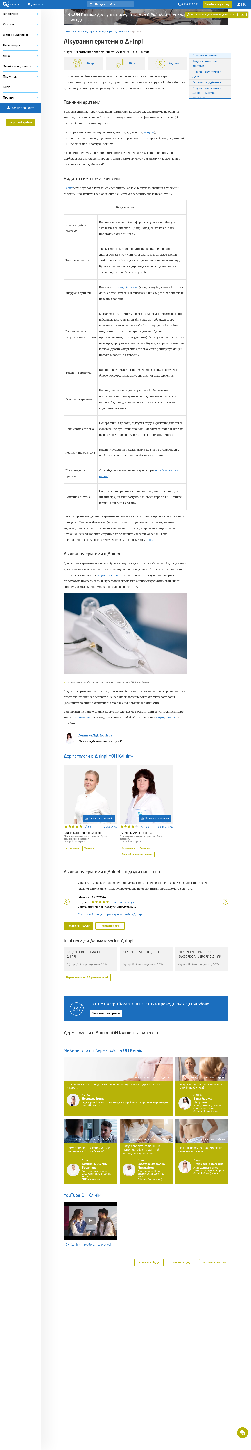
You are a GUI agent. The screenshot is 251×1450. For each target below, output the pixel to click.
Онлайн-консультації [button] (217, 4)
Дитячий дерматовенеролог (137, 854)
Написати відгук (110, 926)
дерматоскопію (108, 575)
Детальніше (228, 14)
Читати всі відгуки (78, 926)
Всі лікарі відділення (206, 82)
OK (242, 14)
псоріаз (149, 132)
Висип (68, 188)
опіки (149, 540)
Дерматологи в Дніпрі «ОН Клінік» (98, 756)
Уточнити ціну (181, 1262)
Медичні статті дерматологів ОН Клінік (103, 1051)
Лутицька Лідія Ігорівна (95, 735)
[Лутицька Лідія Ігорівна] (146, 811)
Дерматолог (72, 848)
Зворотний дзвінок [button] (20, 122)
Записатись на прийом (106, 1013)
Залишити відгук (149, 1262)
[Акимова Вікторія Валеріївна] (90, 808)
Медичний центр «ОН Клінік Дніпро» (94, 31)
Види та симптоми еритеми (204, 64)
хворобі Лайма (128, 287)
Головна (68, 31)
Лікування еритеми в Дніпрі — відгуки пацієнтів (206, 93)
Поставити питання (214, 1262)
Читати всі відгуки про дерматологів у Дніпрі (110, 914)
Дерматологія (122, 31)
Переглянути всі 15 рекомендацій (87, 977)
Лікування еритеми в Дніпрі (206, 74)
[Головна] (11, 4)
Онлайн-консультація (101, 818)
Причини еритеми (204, 55)
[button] (110, 4)
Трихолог (89, 848)
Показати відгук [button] (122, 902)
